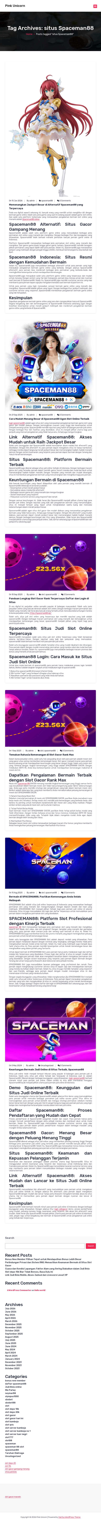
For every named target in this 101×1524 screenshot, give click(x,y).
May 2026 (10, 1315)
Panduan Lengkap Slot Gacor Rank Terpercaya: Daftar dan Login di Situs (49, 600)
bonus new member (15, 1380)
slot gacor (10, 1415)
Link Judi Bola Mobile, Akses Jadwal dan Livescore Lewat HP (36, 1275)
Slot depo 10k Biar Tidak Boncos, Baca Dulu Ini (29, 1272)
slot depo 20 (10, 1463)
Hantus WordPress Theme (69, 1517)
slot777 (9, 1437)
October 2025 (12, 1330)
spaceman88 (47, 201)
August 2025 (12, 1337)
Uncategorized (47, 1065)
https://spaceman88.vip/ (40, 613)
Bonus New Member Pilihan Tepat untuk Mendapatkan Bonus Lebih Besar (43, 1259)
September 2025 (14, 1334)
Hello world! (39, 1290)
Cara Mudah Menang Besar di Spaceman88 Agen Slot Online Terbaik (49, 418)
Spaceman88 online (30, 219)
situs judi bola (11, 1472)
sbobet (9, 1399)
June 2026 (10, 1311)
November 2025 (13, 1327)
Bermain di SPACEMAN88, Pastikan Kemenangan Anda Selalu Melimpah (45, 898)
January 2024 (12, 1359)
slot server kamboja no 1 (18, 1431)
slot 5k (8, 1466)
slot (43, 594)
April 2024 (10, 1352)
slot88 (8, 1440)
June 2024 (10, 1346)
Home (29, 34)
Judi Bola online (13, 1387)
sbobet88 (10, 1402)
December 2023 (13, 1362)
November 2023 (13, 1365)
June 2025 (10, 1343)
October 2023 (12, 1368)
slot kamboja (12, 1421)
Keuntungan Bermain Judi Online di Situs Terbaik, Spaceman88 (46, 1069)
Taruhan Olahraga (14, 1453)
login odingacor (61, 1209)
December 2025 (13, 1324)
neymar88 (10, 1393)
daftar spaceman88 (15, 1384)
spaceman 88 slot (14, 1447)
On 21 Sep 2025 (15, 415)
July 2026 (10, 1308)
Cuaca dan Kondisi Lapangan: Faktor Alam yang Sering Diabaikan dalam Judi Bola (47, 1268)
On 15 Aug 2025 (15, 893)
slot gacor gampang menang (17, 1469)
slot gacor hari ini (14, 1418)
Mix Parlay (10, 1390)
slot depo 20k (12, 1412)
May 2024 (10, 1349)
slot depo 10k (12, 1409)
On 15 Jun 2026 (15, 201)
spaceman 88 (24, 784)
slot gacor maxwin (13, 1497)
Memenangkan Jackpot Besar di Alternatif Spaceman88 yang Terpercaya (46, 206)
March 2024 (11, 1356)
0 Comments (65, 201)
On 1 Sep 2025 (15, 751)
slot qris (9, 1424)
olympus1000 (12, 1396)
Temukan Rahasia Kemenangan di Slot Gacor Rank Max (41, 754)
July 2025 (10, 1340)
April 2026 (10, 1318)
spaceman (10, 1443)
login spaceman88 (17, 423)
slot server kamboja (15, 1428)
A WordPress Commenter (19, 1290)
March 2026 (11, 1321)
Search (9, 1237)
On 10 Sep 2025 (15, 594)
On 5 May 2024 (15, 1065)
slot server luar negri (16, 1434)
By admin (31, 201)
